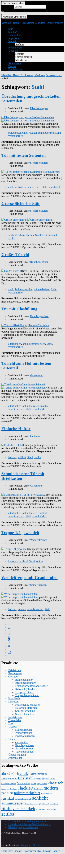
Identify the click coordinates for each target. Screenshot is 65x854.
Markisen (13, 701)
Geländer (13, 676)
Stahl (58, 132)
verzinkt (41, 809)
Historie (19, 53)
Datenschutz (15, 35)
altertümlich (14, 343)
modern (22, 609)
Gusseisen (26, 784)
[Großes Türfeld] (11, 270)
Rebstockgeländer (25, 689)
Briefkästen (14, 670)
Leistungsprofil (23, 56)
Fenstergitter (15, 673)
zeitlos (11, 238)
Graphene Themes (31, 845)
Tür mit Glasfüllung (19, 309)
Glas (19, 783)
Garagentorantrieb (8, 784)
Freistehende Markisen (27, 704)
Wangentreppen (38, 539)
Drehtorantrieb (9, 778)
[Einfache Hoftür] (11, 445)
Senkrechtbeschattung (49, 804)
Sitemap (12, 31)
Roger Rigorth (46, 793)
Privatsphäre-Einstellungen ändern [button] (27, 821)
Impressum (14, 38)
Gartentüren (36, 375)
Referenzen (14, 63)
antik (11, 187)
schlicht (12, 235)
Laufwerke (38, 789)
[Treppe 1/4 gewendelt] (14, 548)
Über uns (13, 50)
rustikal (33, 132)
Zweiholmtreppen (25, 735)
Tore (10, 723)
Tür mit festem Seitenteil (23, 155)
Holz (33, 783)
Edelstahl (26, 778)
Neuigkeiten (15, 47)
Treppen (12, 726)
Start (10, 28)
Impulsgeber (42, 784)
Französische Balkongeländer (31, 685)
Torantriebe (14, 720)
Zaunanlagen (15, 757)
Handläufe (14, 698)
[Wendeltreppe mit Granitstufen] (19, 594)
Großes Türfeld (15, 254)
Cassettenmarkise (38, 773)
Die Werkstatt (15, 69)
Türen (11, 739)
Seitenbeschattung (25, 710)
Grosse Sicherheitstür (20, 203)
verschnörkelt (15, 135)
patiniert (7, 793)
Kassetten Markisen (26, 707)
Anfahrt (19, 44)
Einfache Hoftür (16, 428)
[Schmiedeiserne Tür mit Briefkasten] (22, 494)
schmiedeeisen (46, 132)
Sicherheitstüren (39, 162)
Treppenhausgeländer (27, 695)
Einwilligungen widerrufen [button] (23, 827)
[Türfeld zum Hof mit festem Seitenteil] (23, 384)
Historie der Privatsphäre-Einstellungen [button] (29, 824)
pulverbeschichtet (17, 132)
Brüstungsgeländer (25, 682)
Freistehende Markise (44, 778)
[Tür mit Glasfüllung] (13, 325)
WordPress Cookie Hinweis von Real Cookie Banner (30, 850)
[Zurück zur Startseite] (1, 13)
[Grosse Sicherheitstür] (14, 219)
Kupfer (16, 789)
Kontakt (12, 41)
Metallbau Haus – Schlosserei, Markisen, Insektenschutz (32, 22)
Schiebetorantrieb (23, 799)
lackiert (19, 289)
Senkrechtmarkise (25, 714)
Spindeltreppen (38, 584)
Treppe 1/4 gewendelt (20, 532)
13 (9, 652)
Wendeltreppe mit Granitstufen (29, 577)
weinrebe (51, 809)
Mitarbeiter (21, 60)
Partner (12, 66)
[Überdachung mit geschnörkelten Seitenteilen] (27, 117)
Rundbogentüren (39, 261)
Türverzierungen (24, 751)
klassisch (34, 405)
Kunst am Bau (7, 789)
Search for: (7, 6)
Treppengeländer (24, 692)
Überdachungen (39, 108)
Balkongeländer (24, 679)
